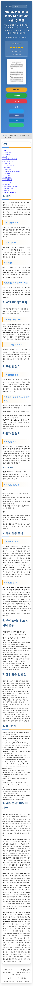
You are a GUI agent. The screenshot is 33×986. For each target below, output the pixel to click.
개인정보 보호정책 (9, 982)
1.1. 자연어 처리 (6, 153)
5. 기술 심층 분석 (7, 180)
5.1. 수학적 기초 (6, 182)
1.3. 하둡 (4, 157)
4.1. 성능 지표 (6, 176)
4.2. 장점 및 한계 (7, 178)
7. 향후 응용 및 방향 (7, 188)
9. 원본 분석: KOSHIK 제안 (9, 192)
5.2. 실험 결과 (6, 184)
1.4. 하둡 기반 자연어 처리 (9, 159)
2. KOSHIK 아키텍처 (8, 161)
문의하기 (27, 982)
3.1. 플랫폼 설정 (6, 169)
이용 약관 (19, 982)
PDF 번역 (16, 101)
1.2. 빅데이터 (6, 155)
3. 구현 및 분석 (6, 167)
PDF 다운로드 (16, 95)
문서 (6, 135)
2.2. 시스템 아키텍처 (8, 165)
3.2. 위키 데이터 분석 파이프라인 (11, 171)
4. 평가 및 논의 (6, 173)
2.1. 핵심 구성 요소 (7, 163)
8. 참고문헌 (5, 190)
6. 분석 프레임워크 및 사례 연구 (11, 186)
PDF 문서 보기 (16, 89)
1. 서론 (4, 150)
